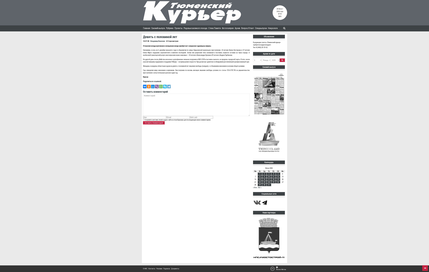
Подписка (166, 269)
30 (264, 185)
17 (269, 179)
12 (278, 177)
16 (264, 179)
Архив (237, 28)
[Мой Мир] (153, 86)
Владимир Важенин (157, 41)
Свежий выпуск (158, 28)
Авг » (259, 187)
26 (278, 182)
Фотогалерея (228, 28)
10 (269, 177)
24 (269, 182)
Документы (175, 269)
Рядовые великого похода (195, 28)
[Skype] (165, 86)
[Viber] (157, 86)
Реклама (159, 269)
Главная (146, 28)
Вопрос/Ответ (247, 28)
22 (260, 182)
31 (269, 185)
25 (273, 182)
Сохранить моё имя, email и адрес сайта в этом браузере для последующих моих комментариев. (178, 120)
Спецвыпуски (261, 28)
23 (264, 182)
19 (278, 179)
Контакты (151, 269)
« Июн (255, 187)
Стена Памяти (214, 28)
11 (273, 177)
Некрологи (273, 28)
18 (273, 179)
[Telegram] (169, 86)
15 (260, 179)
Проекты (178, 28)
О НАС (145, 269)
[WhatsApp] (161, 86)
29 (260, 185)
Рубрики (169, 28)
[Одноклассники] (149, 86)
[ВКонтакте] (145, 86)
